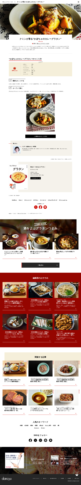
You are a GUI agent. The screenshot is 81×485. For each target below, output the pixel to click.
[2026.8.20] (15, 322)
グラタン (35, 200)
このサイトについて (35, 478)
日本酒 (26, 425)
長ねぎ (41, 425)
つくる (14, 213)
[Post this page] (36, 207)
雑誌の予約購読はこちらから (68, 463)
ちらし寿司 (48, 425)
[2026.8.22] (66, 290)
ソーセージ (43, 200)
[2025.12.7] (66, 322)
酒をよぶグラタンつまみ (43, 43)
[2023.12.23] (15, 242)
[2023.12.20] (66, 242)
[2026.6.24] (66, 397)
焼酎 (21, 425)
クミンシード (27, 200)
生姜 (54, 425)
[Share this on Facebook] (40, 207)
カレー (21, 200)
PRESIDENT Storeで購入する (68, 461)
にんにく (36, 428)
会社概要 (69, 478)
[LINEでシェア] (45, 207)
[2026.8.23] (40, 368)
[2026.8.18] (40, 322)
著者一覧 (44, 478)
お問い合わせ (77, 478)
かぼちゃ (14, 200)
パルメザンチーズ (52, 200)
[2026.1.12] (15, 397)
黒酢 (36, 425)
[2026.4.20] (40, 397)
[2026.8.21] (40, 290)
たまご (43, 428)
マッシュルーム (63, 200)
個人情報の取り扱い (53, 478)
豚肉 (31, 425)
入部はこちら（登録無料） (37, 462)
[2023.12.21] (40, 242)
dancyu (10, 213)
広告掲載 (62, 478)
